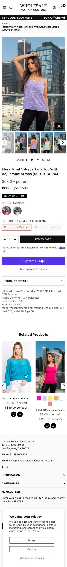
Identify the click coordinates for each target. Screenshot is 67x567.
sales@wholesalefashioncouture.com (30, 460)
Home (5, 23)
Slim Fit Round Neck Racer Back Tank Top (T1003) (50, 410)
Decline (31, 549)
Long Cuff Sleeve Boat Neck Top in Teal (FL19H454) (16, 398)
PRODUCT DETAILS (16, 281)
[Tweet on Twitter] (32, 159)
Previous (4, 84)
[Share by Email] (48, 159)
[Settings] (54, 7)
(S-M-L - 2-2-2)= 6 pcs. (16, 227)
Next (62, 84)
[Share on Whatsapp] (43, 159)
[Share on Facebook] (26, 159)
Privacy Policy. (31, 530)
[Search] (11, 7)
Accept (32, 540)
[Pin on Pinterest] (37, 159)
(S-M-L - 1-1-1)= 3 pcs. (47, 227)
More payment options (33, 269)
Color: (13, 203)
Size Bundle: (24, 220)
